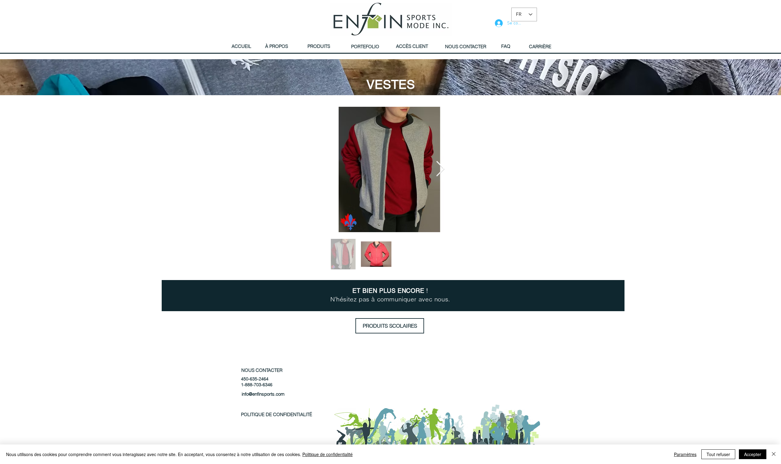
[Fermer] (773, 454)
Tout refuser (718, 454)
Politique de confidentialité (327, 454)
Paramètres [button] (685, 454)
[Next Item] (440, 169)
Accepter (752, 454)
